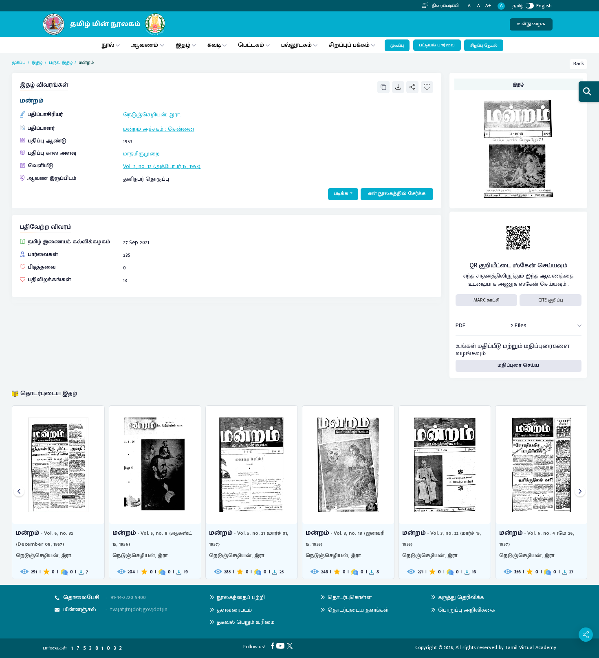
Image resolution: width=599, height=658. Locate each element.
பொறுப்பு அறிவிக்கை (466, 610)
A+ (488, 5)
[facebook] (274, 645)
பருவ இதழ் (61, 62)
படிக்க (341, 193)
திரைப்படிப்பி (445, 5)
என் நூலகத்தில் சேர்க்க (397, 193)
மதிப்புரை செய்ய (518, 365)
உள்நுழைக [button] (531, 24)
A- (470, 5)
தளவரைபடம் (234, 610)
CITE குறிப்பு (550, 300)
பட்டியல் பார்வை (437, 45)
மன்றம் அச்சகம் (143, 128)
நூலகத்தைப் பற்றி (241, 597)
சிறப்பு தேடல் (484, 45)
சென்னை (181, 128)
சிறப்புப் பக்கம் (349, 45)
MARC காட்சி (486, 300)
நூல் (107, 45)
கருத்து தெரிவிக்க (461, 597)
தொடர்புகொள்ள (350, 597)
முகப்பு (397, 45)
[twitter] (291, 645)
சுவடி (214, 45)
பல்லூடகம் (296, 45)
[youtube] (281, 645)
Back (578, 63)
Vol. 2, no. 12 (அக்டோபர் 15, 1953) (161, 166)
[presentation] (19, 492)
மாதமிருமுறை (141, 153)
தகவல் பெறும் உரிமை (246, 622)
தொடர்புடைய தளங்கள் (358, 610)
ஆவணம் (145, 45)
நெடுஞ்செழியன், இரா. (152, 114)
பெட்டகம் (251, 45)
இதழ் (183, 45)
